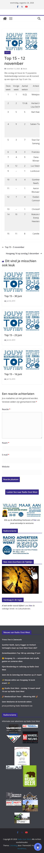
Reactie (6, 409)
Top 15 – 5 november (14, 247)
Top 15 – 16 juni (13, 374)
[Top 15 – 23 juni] (22, 311)
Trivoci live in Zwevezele (12, 639)
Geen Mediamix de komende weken (17, 702)
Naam (5, 442)
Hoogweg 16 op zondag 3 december (22, 253)
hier (35, 520)
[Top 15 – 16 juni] (22, 350)
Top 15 (7, 52)
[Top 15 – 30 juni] (22, 272)
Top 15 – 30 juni (13, 296)
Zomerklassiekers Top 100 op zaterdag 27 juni (21, 653)
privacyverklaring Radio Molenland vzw (17, 706)
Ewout (25, 69)
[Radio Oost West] (5, 18)
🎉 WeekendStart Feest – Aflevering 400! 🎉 (20, 696)
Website (5, 466)
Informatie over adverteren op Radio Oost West (21, 721)
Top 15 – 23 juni (13, 335)
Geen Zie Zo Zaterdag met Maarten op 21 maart (22, 675)
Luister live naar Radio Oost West (22, 492)
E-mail (5, 454)
